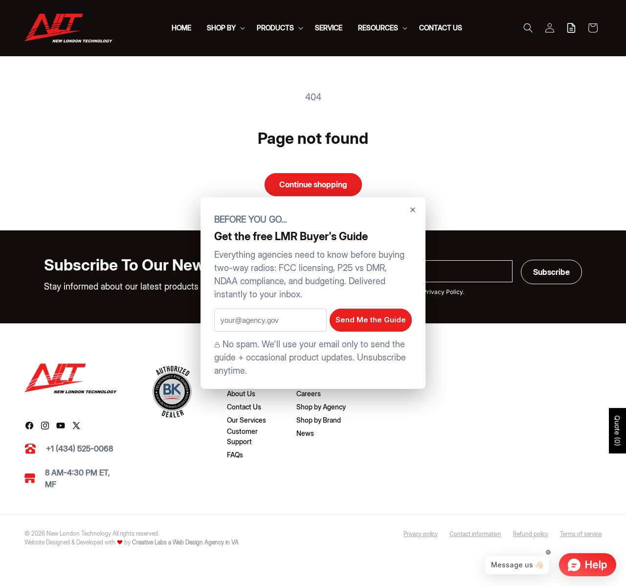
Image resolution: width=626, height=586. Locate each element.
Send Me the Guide (370, 319)
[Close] (413, 210)
